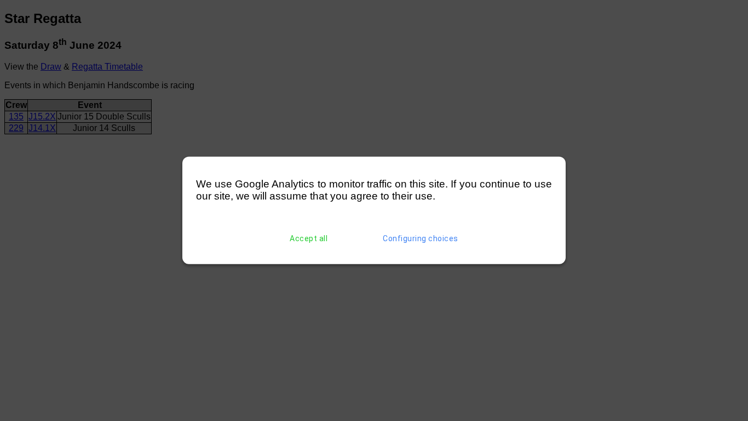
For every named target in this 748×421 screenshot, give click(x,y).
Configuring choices (420, 238)
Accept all (308, 238)
